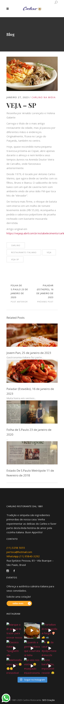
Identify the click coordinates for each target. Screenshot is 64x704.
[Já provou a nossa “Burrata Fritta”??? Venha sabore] (32, 630)
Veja (49, 252)
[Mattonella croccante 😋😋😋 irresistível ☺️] (14, 666)
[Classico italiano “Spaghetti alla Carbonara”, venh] (14, 648)
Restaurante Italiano (24, 252)
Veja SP (15, 259)
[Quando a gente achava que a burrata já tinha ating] (32, 648)
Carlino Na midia (44, 97)
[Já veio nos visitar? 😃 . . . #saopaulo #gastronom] (32, 666)
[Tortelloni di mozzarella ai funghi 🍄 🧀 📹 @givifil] (50, 630)
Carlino (15, 245)
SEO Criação (48, 700)
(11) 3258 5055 (15, 547)
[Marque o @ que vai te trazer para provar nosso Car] (14, 630)
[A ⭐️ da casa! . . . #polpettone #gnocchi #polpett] (50, 648)
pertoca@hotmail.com (19, 552)
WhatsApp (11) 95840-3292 (23, 556)
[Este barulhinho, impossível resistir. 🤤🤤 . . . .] (50, 666)
